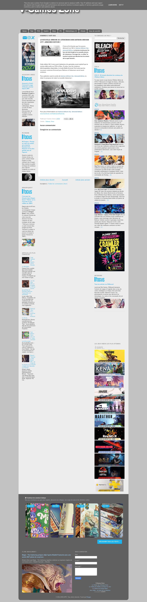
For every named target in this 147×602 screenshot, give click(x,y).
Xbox (54, 31)
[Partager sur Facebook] (71, 119)
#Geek (83, 31)
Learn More (112, 5)
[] (101, 129)
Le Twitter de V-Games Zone (100, 585)
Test (31, 31)
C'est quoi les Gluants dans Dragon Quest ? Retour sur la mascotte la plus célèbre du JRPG (28, 200)
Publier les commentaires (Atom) (57, 184)
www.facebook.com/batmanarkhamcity (52, 113)
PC (61, 31)
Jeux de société (94, 31)
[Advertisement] (69, 21)
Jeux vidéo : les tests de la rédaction (100, 590)
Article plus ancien (82, 180)
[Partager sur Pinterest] (72, 119)
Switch (46, 31)
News (24, 31)
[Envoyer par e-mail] (65, 119)
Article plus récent (47, 180)
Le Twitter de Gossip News (100, 588)
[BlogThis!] (67, 119)
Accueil (65, 180)
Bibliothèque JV (71, 31)
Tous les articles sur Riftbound (104, 284)
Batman (48, 121)
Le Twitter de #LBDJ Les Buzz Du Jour (100, 587)
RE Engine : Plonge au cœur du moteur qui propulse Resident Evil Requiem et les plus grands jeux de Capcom (28, 147)
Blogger (88, 597)
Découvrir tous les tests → (109, 541)
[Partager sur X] (69, 119)
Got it (121, 5)
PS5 (38, 31)
